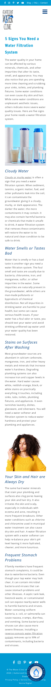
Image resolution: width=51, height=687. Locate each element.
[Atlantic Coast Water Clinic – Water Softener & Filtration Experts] (7, 11)
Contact (44, 2)
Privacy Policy (11, 680)
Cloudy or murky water (18, 177)
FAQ (36, 2)
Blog (29, 2)
